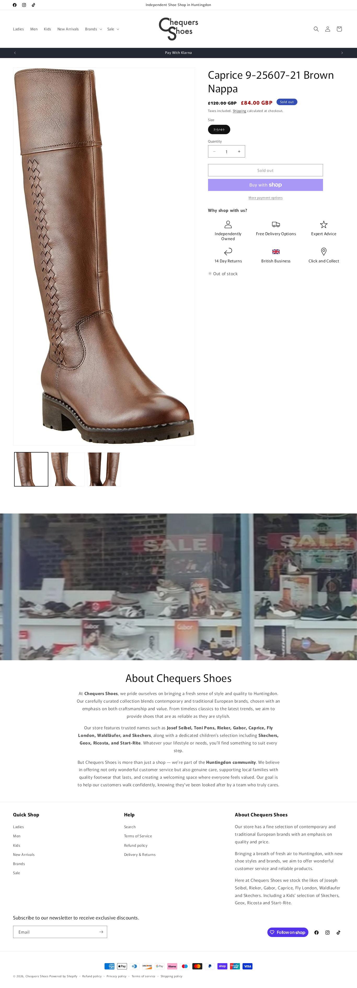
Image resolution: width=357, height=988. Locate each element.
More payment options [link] (266, 197)
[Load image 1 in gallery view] (31, 469)
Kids (16, 845)
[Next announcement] (342, 53)
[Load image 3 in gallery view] (104, 469)
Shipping (239, 110)
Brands (19, 863)
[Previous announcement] (15, 53)
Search (130, 826)
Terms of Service (138, 836)
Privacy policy (116, 976)
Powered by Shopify (63, 976)
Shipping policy (172, 976)
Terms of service (144, 976)
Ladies (18, 826)
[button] (93, 28)
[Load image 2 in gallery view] (67, 469)
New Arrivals (23, 854)
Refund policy (136, 845)
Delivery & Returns (140, 854)
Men (17, 836)
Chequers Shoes (37, 976)
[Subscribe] (101, 932)
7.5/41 (222, 130)
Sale (16, 873)
